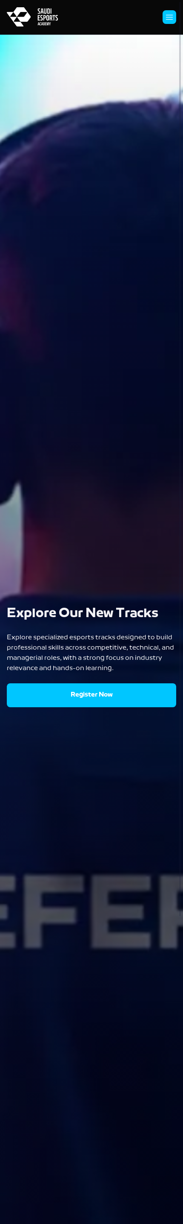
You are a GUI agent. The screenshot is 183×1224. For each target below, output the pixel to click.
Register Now (92, 695)
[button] (169, 17)
